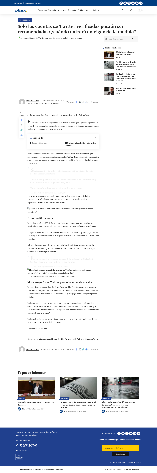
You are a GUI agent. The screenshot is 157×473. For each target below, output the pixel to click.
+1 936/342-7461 (26, 445)
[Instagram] (121, 3)
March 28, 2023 (61, 266)
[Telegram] (137, 3)
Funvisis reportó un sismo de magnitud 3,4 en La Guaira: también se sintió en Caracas (126, 64)
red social (72, 339)
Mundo (118, 57)
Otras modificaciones (39, 143)
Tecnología (24, 20)
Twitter (79, 339)
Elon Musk (64, 339)
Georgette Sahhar (32, 101)
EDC (59, 339)
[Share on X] (79, 102)
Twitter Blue (72, 157)
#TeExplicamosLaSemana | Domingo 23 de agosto (36, 403)
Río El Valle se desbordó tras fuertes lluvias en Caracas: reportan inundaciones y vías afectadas (118, 405)
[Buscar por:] (118, 39)
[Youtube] (133, 3)
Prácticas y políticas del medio (30, 469)
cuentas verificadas (50, 339)
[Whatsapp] (141, 3)
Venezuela (119, 69)
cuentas (39, 339)
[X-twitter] (129, 3)
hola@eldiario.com (21, 451)
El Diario (24, 409)
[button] (116, 3)
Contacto (59, 469)
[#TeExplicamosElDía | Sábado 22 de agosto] (109, 91)
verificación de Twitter (91, 339)
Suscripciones (49, 469)
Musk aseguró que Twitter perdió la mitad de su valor (80, 144)
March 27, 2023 (61, 192)
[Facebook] (125, 3)
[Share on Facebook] (76, 102)
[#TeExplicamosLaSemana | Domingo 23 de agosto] (109, 55)
